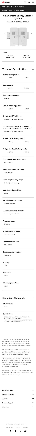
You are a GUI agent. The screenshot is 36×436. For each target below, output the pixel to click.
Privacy (18, 427)
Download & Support (19, 10)
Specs (10, 10)
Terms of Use (9, 427)
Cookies (25, 427)
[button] (31, 33)
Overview (4, 10)
